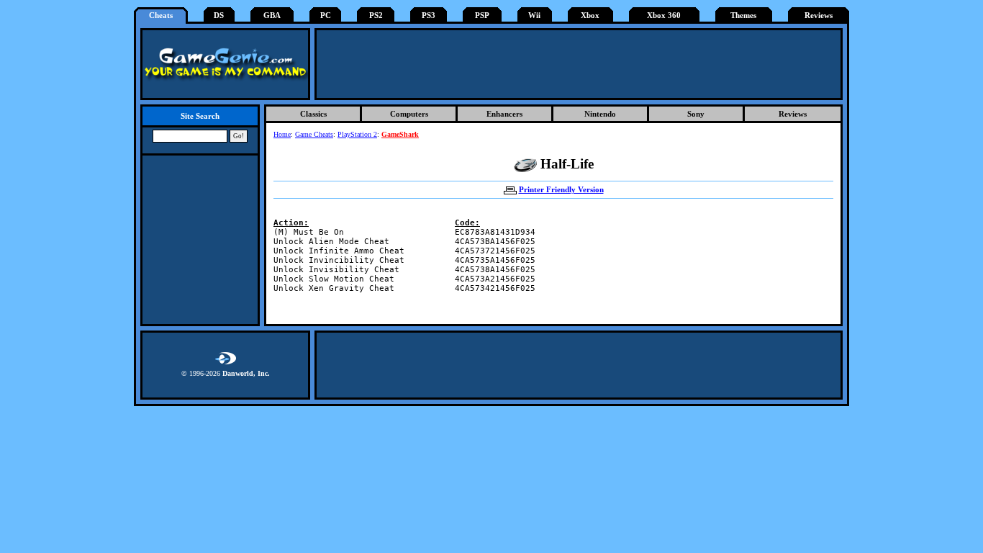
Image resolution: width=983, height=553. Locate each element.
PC (325, 15)
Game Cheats (314, 134)
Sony (696, 113)
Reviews (819, 15)
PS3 (428, 15)
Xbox (590, 15)
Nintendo (600, 113)
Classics (313, 113)
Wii (534, 15)
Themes (743, 15)
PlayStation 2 (357, 134)
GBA (272, 15)
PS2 (376, 15)
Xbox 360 (664, 15)
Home (282, 134)
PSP (482, 15)
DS (219, 15)
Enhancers (504, 113)
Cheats (161, 15)
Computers (409, 113)
